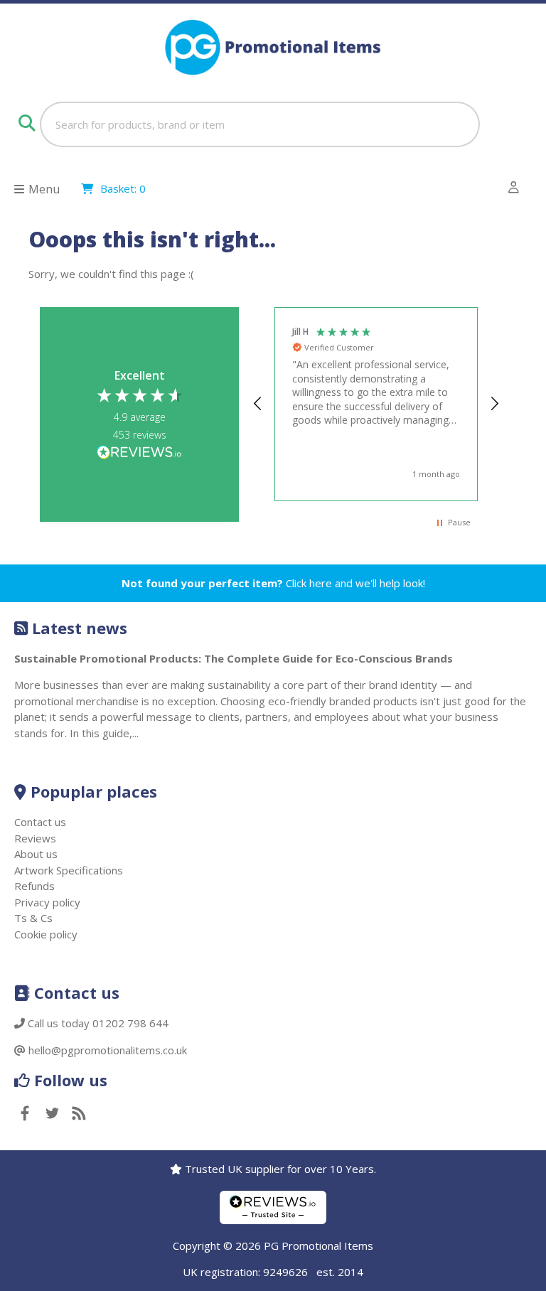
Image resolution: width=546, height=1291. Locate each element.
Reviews (35, 838)
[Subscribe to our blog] (79, 1114)
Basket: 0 (123, 188)
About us (36, 854)
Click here (309, 583)
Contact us (40, 822)
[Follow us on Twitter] (52, 1114)
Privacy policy (47, 902)
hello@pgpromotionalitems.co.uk (107, 1050)
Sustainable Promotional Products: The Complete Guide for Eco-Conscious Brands (233, 658)
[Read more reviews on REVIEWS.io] (139, 453)
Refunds (34, 886)
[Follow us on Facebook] (25, 1114)
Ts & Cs (33, 918)
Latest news (79, 627)
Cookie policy (45, 934)
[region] (376, 404)
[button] (258, 404)
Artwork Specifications (68, 870)
